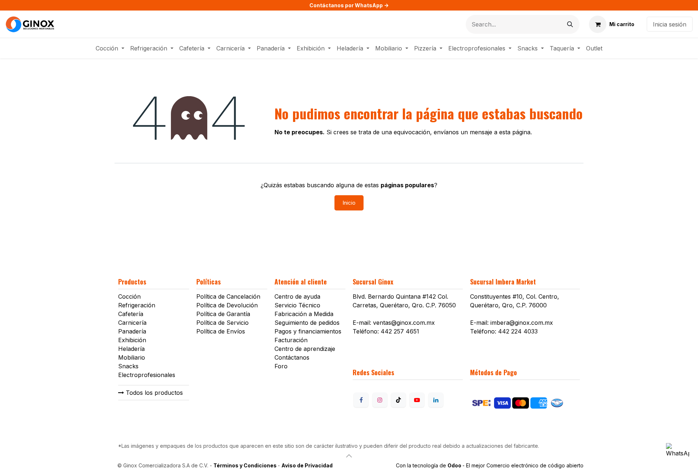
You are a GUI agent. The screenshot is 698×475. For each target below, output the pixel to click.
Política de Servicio (222, 322)
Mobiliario (131, 357)
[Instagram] (380, 400)
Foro (281, 366)
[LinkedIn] (436, 400)
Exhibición (132, 340)
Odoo (455, 465)
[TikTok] (398, 400)
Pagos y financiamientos (307, 331)
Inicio (349, 202)
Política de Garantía (223, 314)
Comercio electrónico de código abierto (534, 465)
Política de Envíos (220, 331)
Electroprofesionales (146, 374)
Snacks (128, 366)
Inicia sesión (669, 24)
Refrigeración (136, 305)
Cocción (129, 296)
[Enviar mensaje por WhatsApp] (677, 454)
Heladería (131, 348)
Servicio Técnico (297, 305)
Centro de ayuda (297, 296)
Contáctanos (291, 357)
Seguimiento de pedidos (307, 322)
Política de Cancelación (228, 296)
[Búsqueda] (570, 24)
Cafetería (130, 314)
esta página (514, 132)
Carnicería (132, 322)
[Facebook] (361, 400)
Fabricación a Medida (303, 314)
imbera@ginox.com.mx (521, 322)
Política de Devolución (227, 305)
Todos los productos (153, 392)
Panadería (132, 331)
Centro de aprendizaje (304, 348)
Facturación (291, 340)
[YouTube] (417, 400)
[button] (349, 455)
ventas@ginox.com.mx (404, 322)
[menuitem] (110, 48)
